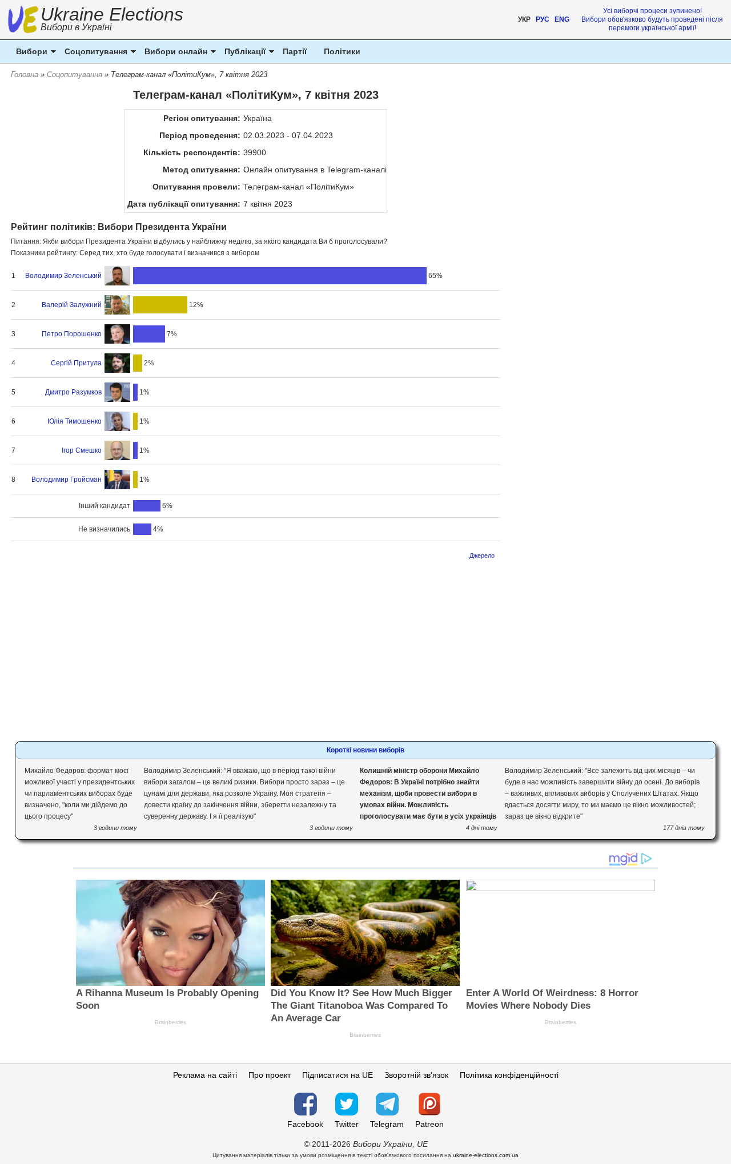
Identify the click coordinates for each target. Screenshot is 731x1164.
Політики (342, 51)
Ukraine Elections (112, 20)
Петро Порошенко (72, 334)
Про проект (269, 1075)
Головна (24, 74)
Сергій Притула (76, 363)
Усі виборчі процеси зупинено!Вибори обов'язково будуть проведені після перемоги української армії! (652, 19)
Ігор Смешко (82, 450)
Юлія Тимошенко (74, 421)
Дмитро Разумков (73, 392)
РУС (542, 19)
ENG (562, 19)
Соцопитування (74, 74)
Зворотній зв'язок (416, 1075)
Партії (295, 51)
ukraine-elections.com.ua (486, 1155)
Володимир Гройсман (66, 480)
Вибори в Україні (76, 27)
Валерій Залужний (72, 305)
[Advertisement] (255, 647)
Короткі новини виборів (365, 750)
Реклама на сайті (205, 1075)
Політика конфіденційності (509, 1075)
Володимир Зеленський (63, 276)
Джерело (482, 555)
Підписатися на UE (337, 1075)
